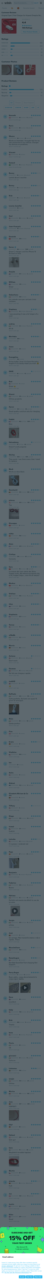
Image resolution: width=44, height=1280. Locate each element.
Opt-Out (29, 1277)
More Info (38, 1277)
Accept (22, 1277)
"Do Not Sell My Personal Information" (16, 1272)
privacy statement (7, 1266)
